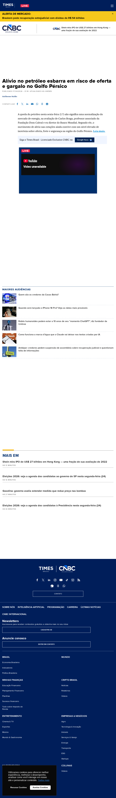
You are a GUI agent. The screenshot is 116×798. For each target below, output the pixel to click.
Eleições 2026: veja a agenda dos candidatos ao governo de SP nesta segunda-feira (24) (54, 476)
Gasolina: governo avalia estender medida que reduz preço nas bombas (44, 490)
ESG (63, 753)
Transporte (66, 748)
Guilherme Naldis (9, 96)
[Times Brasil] (9, 5)
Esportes (6, 727)
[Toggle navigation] (112, 6)
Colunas (66, 765)
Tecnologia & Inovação (71, 727)
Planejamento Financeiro (13, 690)
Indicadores (7, 668)
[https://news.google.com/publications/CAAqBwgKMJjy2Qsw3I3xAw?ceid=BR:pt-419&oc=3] (52, 586)
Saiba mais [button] (43, 780)
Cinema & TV (8, 721)
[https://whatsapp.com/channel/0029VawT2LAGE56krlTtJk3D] (63, 586)
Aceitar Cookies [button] (40, 787)
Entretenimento (12, 716)
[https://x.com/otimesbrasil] (43, 580)
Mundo (65, 657)
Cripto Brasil (69, 680)
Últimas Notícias (91, 607)
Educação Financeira (11, 685)
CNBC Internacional (14, 614)
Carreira (72, 607)
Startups (65, 759)
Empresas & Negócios (74, 716)
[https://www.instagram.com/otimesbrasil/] (55, 580)
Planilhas (6, 696)
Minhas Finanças (12, 680)
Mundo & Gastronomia (12, 737)
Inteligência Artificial (31, 607)
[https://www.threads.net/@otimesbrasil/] (58, 586)
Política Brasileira (9, 673)
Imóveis (64, 732)
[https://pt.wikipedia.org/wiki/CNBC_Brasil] (72, 580)
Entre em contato (46, 644)
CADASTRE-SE (46, 630)
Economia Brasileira (10, 662)
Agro (63, 721)
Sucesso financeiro (10, 701)
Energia (64, 743)
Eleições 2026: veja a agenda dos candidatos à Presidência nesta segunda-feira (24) (52, 505)
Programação (55, 607)
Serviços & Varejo (69, 737)
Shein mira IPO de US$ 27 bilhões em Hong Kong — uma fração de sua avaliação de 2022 (55, 461)
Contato (58, 594)
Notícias (64, 685)
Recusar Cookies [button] (18, 787)
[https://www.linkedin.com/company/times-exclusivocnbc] (49, 580)
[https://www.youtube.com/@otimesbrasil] (61, 580)
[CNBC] (11, 28)
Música (5, 732)
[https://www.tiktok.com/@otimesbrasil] (66, 580)
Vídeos (64, 696)
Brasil (6, 657)
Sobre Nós (8, 607)
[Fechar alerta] (112, 13)
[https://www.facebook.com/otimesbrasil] (37, 580)
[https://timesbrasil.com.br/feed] (78, 580)
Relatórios (65, 690)
